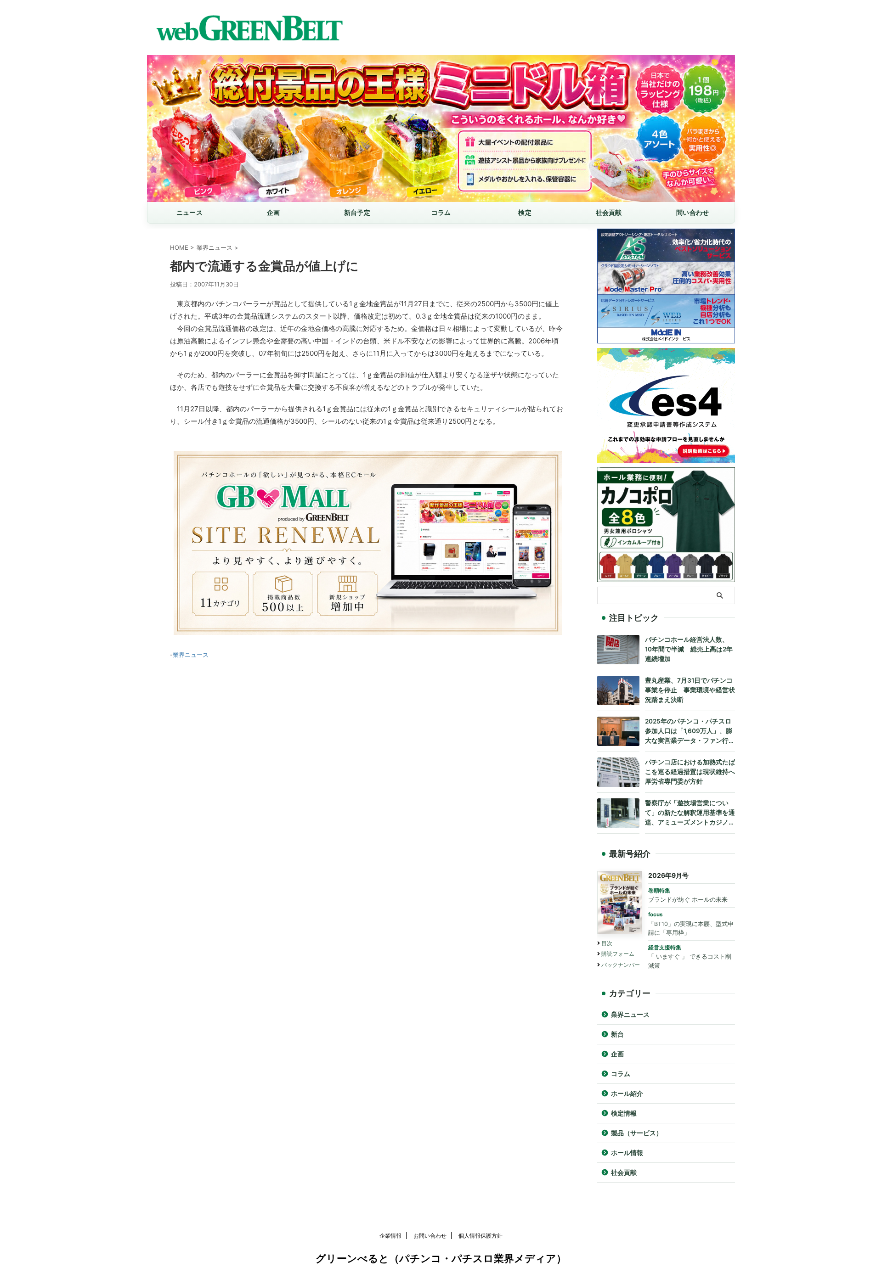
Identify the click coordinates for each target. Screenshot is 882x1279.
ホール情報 (627, 1152)
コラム (441, 212)
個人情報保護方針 (480, 1235)
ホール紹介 (627, 1093)
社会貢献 (609, 212)
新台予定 (357, 212)
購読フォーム (617, 953)
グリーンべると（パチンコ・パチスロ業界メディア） (441, 1258)
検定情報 (624, 1113)
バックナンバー (620, 964)
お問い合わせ (430, 1235)
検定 (524, 212)
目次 (606, 943)
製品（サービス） (636, 1133)
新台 (617, 1034)
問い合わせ (692, 212)
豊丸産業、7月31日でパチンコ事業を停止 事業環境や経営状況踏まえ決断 (690, 690)
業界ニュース (191, 654)
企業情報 (390, 1235)
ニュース (189, 212)
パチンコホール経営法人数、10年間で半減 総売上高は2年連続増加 (689, 649)
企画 (273, 212)
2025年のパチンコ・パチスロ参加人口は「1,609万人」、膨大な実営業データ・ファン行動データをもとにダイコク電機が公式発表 (690, 732)
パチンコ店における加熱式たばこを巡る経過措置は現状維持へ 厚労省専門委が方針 (690, 771)
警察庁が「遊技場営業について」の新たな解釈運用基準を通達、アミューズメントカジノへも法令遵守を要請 (690, 813)
